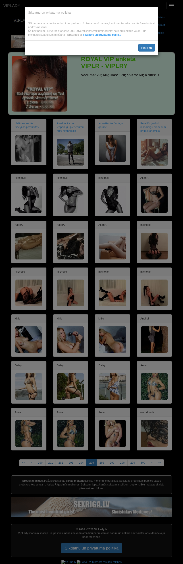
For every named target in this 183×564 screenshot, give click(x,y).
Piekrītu (146, 48)
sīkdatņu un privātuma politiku (102, 34)
